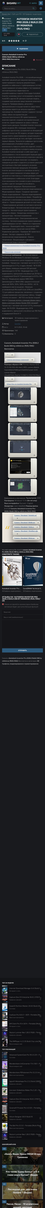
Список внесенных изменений (18, 360)
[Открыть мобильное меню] (41, 3)
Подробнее (23, 49)
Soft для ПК (16, 14)
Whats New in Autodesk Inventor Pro (19, 384)
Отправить (22, 650)
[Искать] (33, 8)
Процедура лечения (13, 252)
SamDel (18, 324)
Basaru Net (6, 14)
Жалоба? (39, 60)
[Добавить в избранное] (19, 34)
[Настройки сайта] (41, 8)
